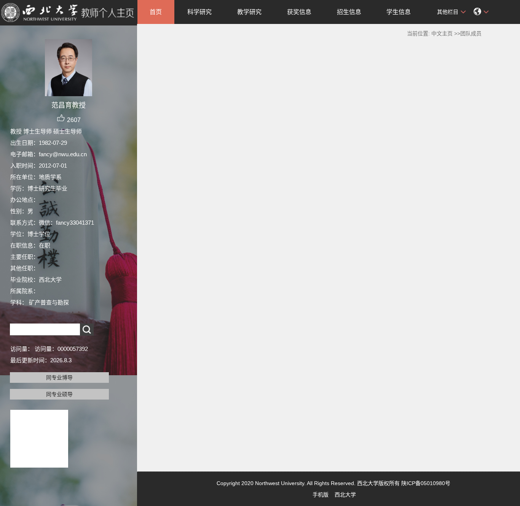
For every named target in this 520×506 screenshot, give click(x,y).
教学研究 (249, 12)
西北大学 (345, 495)
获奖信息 (299, 12)
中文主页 (442, 33)
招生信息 (349, 12)
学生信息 (398, 12)
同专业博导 (59, 377)
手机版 (321, 495)
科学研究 (199, 12)
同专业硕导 (59, 394)
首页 (156, 12)
